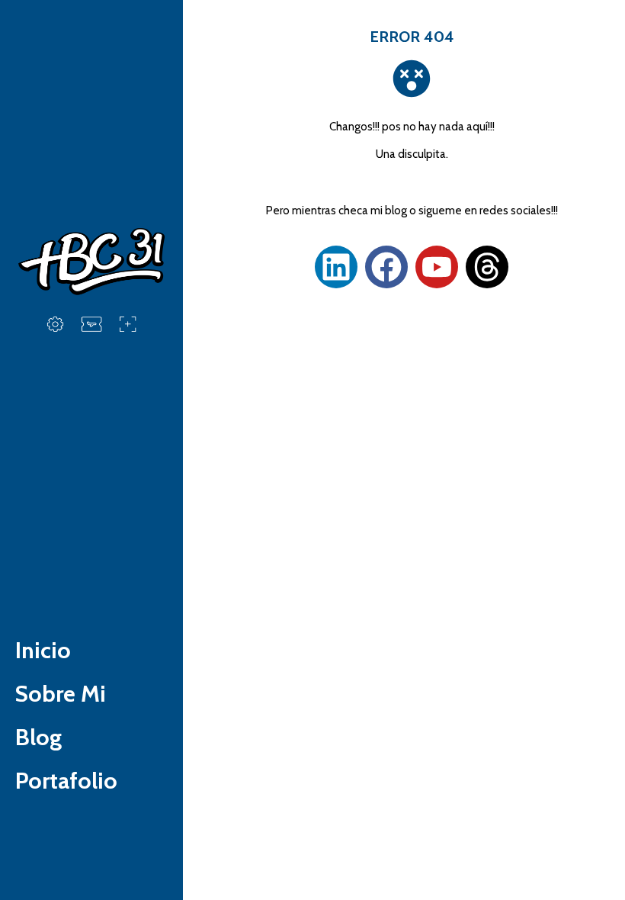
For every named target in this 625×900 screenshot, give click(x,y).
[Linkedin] (336, 267)
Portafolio (66, 781)
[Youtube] (436, 267)
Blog (38, 737)
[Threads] (487, 267)
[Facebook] (386, 267)
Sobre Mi (60, 694)
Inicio (43, 650)
